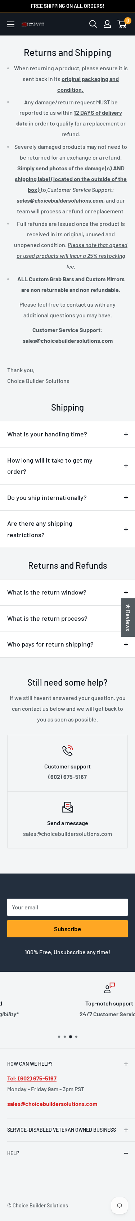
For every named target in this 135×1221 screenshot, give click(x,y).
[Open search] (93, 24)
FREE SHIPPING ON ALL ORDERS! (67, 6)
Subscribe (67, 928)
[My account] (107, 24)
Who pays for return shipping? (50, 644)
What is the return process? (47, 618)
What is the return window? (46, 592)
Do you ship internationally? (47, 497)
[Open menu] (10, 24)
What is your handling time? (47, 434)
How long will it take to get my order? (50, 465)
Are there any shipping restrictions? (39, 529)
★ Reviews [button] (128, 617)
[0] (121, 24)
